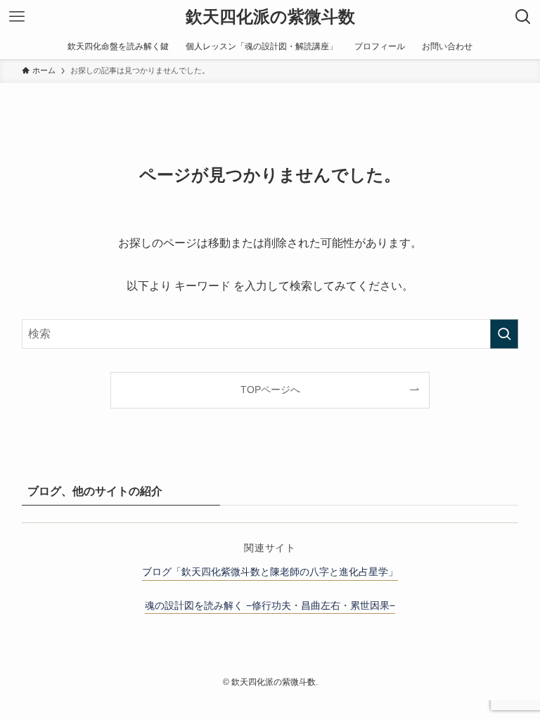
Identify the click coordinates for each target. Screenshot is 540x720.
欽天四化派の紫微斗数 (270, 16)
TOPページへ (270, 389)
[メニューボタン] (17, 17)
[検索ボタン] (523, 17)
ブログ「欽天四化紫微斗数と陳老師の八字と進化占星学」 (270, 571)
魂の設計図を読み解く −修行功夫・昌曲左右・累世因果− (270, 605)
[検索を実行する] (504, 334)
